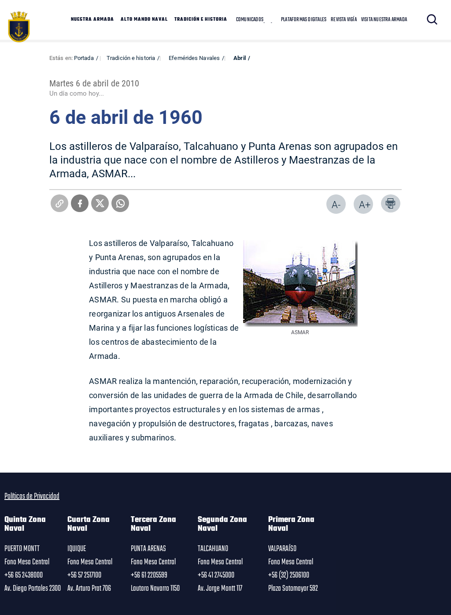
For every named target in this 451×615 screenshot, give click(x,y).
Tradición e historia (131, 58)
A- (336, 204)
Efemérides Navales (194, 58)
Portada (84, 58)
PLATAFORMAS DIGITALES (303, 20)
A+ (364, 204)
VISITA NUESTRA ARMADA (384, 20)
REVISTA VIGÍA (344, 20)
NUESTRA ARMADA (92, 19)
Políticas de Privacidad (31, 496)
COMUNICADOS (249, 20)
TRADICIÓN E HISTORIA (200, 19)
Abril (239, 58)
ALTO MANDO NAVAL (144, 19)
